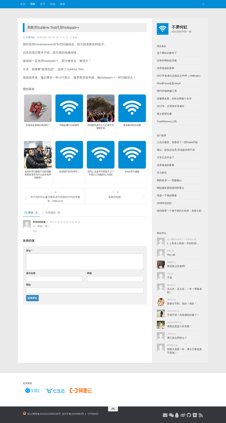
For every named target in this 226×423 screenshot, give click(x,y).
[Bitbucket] (195, 415)
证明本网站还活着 (167, 60)
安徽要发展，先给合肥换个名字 (174, 98)
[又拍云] (32, 391)
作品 (52, 4)
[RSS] (201, 415)
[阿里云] (81, 390)
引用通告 (52, 212)
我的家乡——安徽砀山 (169, 180)
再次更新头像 (164, 113)
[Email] (165, 415)
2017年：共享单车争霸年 (170, 106)
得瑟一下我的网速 (167, 195)
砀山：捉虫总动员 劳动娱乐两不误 (176, 149)
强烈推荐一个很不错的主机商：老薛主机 (179, 210)
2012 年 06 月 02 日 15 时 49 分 (64, 222)
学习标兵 (162, 172)
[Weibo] (183, 415)
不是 (169, 277)
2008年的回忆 (164, 203)
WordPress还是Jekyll (168, 83)
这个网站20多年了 (167, 52)
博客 (32, 4)
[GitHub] (189, 415)
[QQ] (177, 415)
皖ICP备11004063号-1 (74, 413)
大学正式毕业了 (165, 157)
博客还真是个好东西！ (179, 326)
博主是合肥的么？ (177, 337)
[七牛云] (54, 390)
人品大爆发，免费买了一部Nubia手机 (177, 142)
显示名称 (30, 273)
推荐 (62, 4)
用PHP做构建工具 (167, 90)
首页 (22, 4)
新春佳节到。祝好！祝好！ (182, 303)
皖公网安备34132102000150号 (43, 413)
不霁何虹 (30, 37)
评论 (32, 212)
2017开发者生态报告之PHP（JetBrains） (179, 75)
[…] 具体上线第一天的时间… (183, 243)
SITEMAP (93, 413)
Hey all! (171, 254)
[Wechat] (171, 415)
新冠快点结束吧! (176, 266)
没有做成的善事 (165, 68)
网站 (28, 284)
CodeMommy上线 (167, 121)
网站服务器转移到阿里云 (170, 187)
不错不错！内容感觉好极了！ (183, 314)
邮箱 (89, 273)
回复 (35, 231)
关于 (42, 4)
